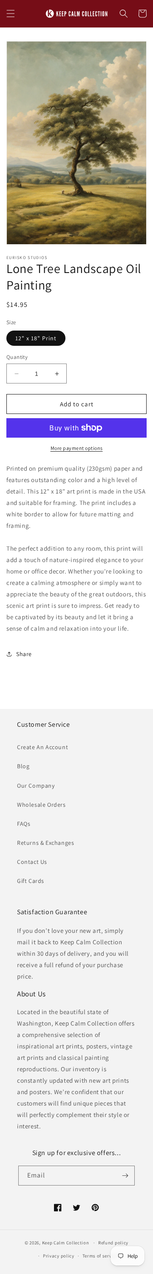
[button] (10, 13)
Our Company (36, 785)
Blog (23, 766)
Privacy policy (58, 1256)
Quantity (17, 357)
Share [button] (24, 654)
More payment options (77, 448)
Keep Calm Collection (65, 1243)
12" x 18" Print (36, 338)
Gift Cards (30, 881)
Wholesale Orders (41, 804)
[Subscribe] (125, 1176)
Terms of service (100, 1256)
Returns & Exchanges (45, 843)
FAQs (23, 823)
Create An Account (42, 747)
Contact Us (32, 862)
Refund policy (113, 1243)
